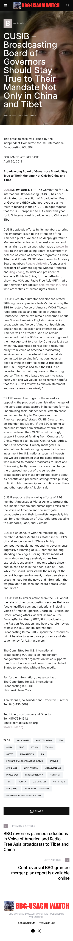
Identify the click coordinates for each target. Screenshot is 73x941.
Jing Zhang (16, 272)
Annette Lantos (44, 740)
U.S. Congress (39, 782)
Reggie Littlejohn (37, 263)
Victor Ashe (59, 782)
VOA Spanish (12, 789)
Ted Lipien (55, 775)
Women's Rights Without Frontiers (23, 795)
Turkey (22, 782)
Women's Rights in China (37, 789)
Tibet (9, 782)
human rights (27, 754)
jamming (54, 761)
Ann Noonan (22, 740)
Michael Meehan (53, 768)
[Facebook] (33, 930)
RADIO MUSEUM (26, 923)
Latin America (31, 768)
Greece (9, 754)
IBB (42, 754)
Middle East (12, 775)
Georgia (49, 747)
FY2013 (34, 747)
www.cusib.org (13, 727)
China (9, 747)
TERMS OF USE (47, 923)
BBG (61, 740)
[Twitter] (39, 930)
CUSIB (8, 190)
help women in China (53, 284)
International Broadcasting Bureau (24, 761)
